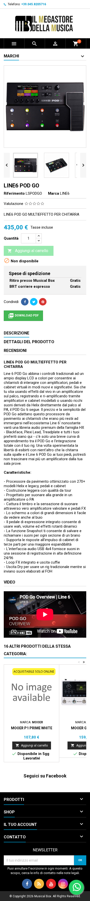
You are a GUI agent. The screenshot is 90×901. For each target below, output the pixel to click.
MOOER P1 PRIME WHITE (31, 728)
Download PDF (23, 316)
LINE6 (65, 193)
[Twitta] (34, 301)
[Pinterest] (42, 301)
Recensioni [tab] (15, 350)
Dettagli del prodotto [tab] (29, 341)
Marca (53, 193)
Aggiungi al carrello (28, 250)
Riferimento (14, 193)
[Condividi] (24, 301)
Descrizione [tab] (16, 333)
